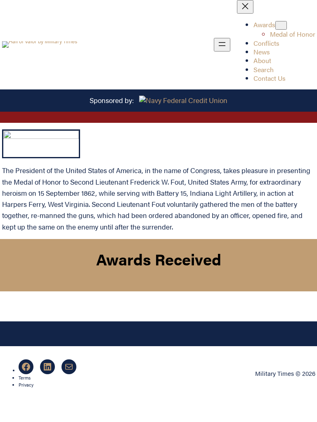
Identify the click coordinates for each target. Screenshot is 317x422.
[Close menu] (245, 7)
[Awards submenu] (281, 25)
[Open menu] (222, 45)
